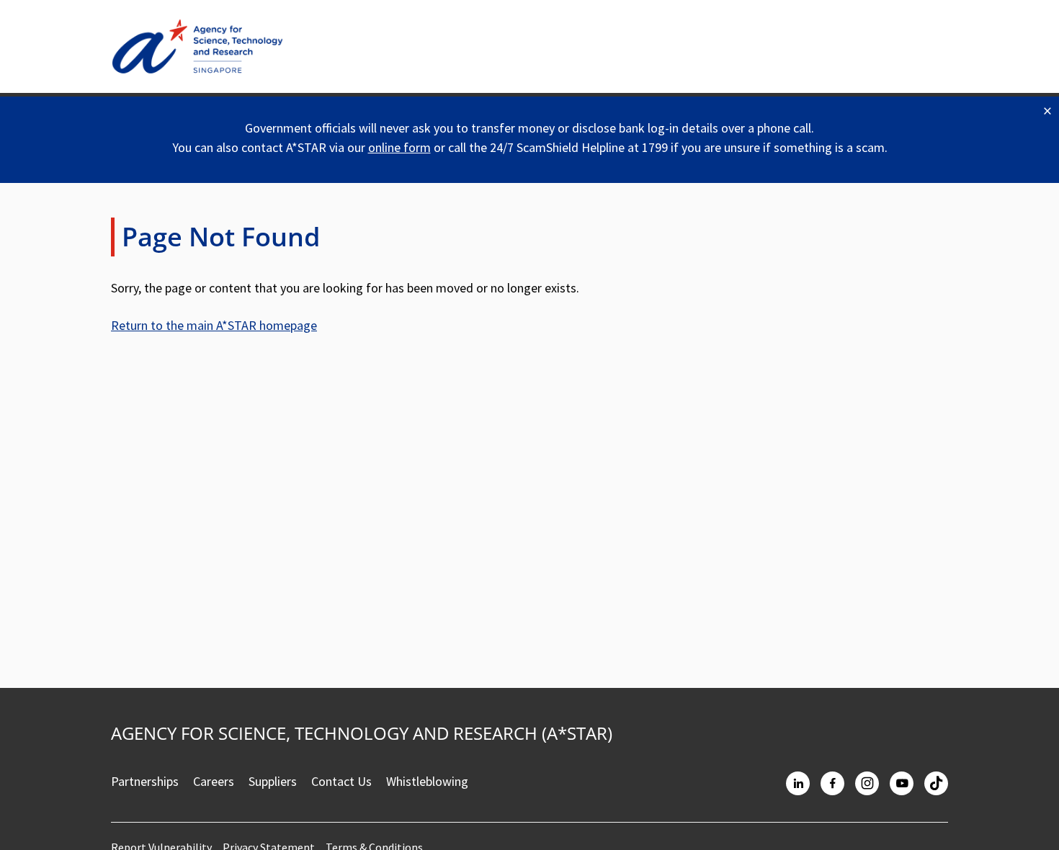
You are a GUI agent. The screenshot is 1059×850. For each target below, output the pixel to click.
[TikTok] (936, 783)
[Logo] (197, 46)
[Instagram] (867, 783)
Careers (213, 781)
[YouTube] (901, 783)
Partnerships (145, 781)
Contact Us (341, 781)
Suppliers (273, 781)
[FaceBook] (832, 783)
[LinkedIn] (798, 783)
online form (399, 147)
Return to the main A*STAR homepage (214, 325)
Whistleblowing (427, 781)
